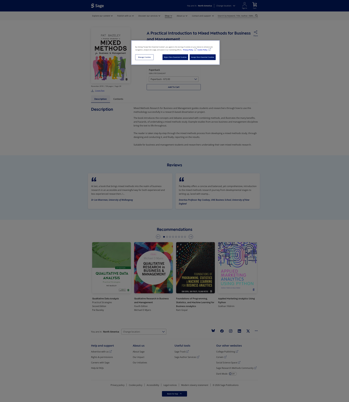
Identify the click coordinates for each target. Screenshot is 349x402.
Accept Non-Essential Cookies (202, 57)
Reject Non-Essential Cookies (175, 57)
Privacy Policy (188, 50)
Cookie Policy (202, 50)
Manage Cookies (144, 57)
